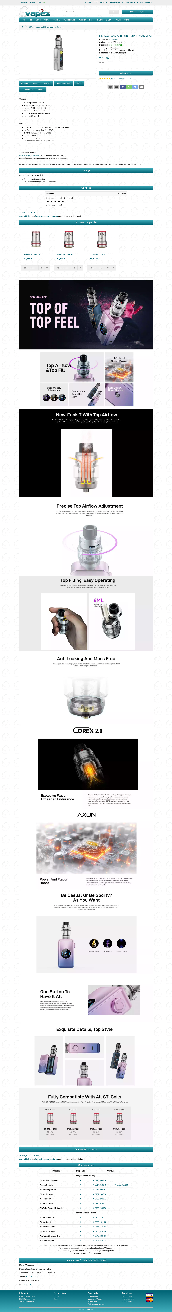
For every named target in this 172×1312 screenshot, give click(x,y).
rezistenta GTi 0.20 (98, 255)
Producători (92, 1302)
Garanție (36, 83)
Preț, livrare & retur (27, 1296)
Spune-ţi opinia (124, 78)
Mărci (118, 20)
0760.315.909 (122, 1185)
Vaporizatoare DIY (86, 20)
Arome (47, 20)
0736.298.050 (100, 1208)
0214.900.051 (100, 1190)
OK (43, 2)
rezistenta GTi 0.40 (65, 255)
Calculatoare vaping (96, 1304)
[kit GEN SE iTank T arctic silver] (57, 53)
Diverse (109, 20)
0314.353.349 (100, 1185)
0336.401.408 (100, 1222)
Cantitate (102, 62)
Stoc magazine (27, 89)
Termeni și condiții (26, 1302)
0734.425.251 (100, 1217)
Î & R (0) (79, 83)
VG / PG (56, 20)
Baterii (100, 20)
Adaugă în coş (125, 73)
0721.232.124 (100, 1241)
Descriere (25, 83)
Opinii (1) (47, 83)
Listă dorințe (127, 1302)
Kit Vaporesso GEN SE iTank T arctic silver (46, 27)
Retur (56, 1299)
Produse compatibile (63, 83)
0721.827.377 (32, 1277)
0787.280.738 (100, 1194)
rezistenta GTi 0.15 (32, 255)
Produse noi (93, 1296)
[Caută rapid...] (114, 12)
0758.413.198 (100, 1227)
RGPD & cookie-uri (27, 1299)
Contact (57, 1296)
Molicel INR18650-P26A (29, 155)
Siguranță (40, 89)
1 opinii (114, 78)
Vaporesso (113, 40)
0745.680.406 (100, 1236)
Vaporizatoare (69, 20)
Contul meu (127, 1296)
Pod (30, 20)
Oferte (126, 20)
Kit (24, 20)
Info (39, 2)
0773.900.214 (100, 1180)
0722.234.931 (100, 1199)
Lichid (38, 20)
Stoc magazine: (109, 48)
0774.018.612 (100, 1203)
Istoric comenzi (128, 1299)
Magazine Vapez (95, 1299)
